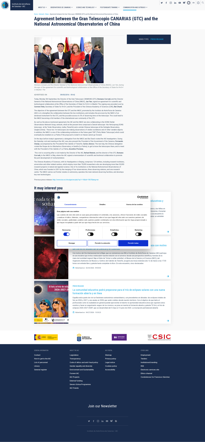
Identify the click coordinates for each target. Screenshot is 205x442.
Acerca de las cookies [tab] (134, 204)
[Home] (5, 5)
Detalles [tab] (103, 204)
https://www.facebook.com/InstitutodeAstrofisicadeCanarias (166, 3)
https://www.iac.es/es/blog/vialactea (188, 3)
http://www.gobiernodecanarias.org (84, 337)
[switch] (90, 234)
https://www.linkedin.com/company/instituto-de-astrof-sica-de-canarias (175, 3)
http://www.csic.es (159, 337)
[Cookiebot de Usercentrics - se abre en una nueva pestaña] (139, 197)
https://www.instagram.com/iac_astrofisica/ (170, 3)
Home (36, 14)
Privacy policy (110, 359)
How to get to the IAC (42, 359)
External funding (76, 381)
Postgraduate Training (109, 7)
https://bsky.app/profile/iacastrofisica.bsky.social (184, 3)
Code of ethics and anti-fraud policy (84, 362)
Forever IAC (74, 373)
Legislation (74, 355)
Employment (145, 355)
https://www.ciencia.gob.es (46, 337)
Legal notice (110, 362)
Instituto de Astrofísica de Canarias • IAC (21, 5)
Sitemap (108, 355)
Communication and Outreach (134, 7)
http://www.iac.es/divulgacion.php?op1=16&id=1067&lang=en (76, 180)
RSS (142, 366)
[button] (69, 60)
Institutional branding (149, 362)
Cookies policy (111, 366)
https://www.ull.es (120, 337)
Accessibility (110, 370)
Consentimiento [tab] (70, 204)
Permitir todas (133, 243)
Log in (198, 3)
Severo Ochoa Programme (80, 384)
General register (40, 370)
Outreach (41, 14)
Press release (157, 39)
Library (37, 366)
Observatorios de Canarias (60, 7)
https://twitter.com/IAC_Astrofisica (162, 3)
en (193, 3)
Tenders (144, 359)
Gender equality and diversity (81, 366)
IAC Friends (74, 388)
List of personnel (41, 362)
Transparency (75, 359)
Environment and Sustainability (82, 370)
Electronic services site (150, 370)
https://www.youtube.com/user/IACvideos (179, 3)
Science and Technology (85, 7)
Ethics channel (146, 373)
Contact (37, 355)
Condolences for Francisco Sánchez (155, 377)
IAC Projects (74, 377)
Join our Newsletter (102, 406)
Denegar (72, 243)
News (47, 14)
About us (41, 7)
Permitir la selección (102, 243)
